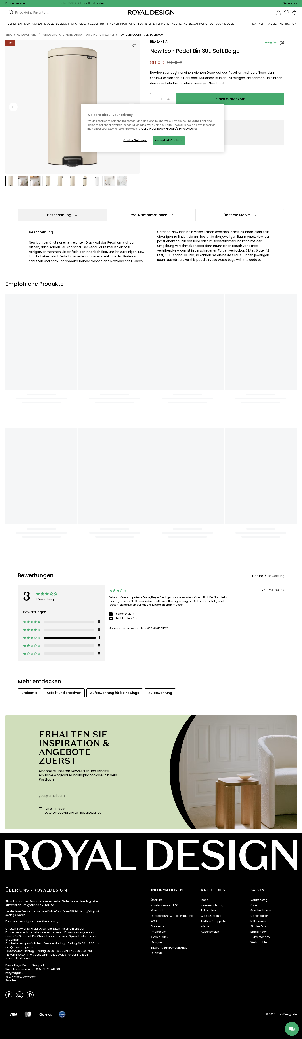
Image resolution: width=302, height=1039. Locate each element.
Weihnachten (259, 681)
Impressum (158, 670)
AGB (154, 660)
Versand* (157, 649)
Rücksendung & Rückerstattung (172, 655)
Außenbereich (210, 670)
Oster (253, 644)
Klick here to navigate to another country (31, 660)
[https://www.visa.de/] (13, 753)
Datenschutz (159, 665)
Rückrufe (156, 692)
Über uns (156, 639)
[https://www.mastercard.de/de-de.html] (28, 753)
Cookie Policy (159, 676)
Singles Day (258, 665)
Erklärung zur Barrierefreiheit (169, 686)
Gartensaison (259, 655)
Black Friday (258, 670)
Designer (156, 681)
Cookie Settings (135, 140)
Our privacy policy (153, 128)
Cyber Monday (260, 676)
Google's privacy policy (181, 128)
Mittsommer (258, 660)
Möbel (204, 639)
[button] (290, 3)
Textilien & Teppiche (213, 660)
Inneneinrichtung (212, 644)
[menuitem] (13, 23)
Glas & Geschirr (211, 655)
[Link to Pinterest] (30, 733)
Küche (205, 665)
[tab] (62, 215)
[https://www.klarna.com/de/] (45, 753)
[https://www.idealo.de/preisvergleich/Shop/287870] (62, 753)
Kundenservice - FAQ (164, 644)
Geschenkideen (260, 649)
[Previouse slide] (13, 107)
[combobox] (290, 3)
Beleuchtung (209, 649)
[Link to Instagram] (19, 733)
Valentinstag (259, 639)
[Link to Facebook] (8, 733)
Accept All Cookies (168, 140)
